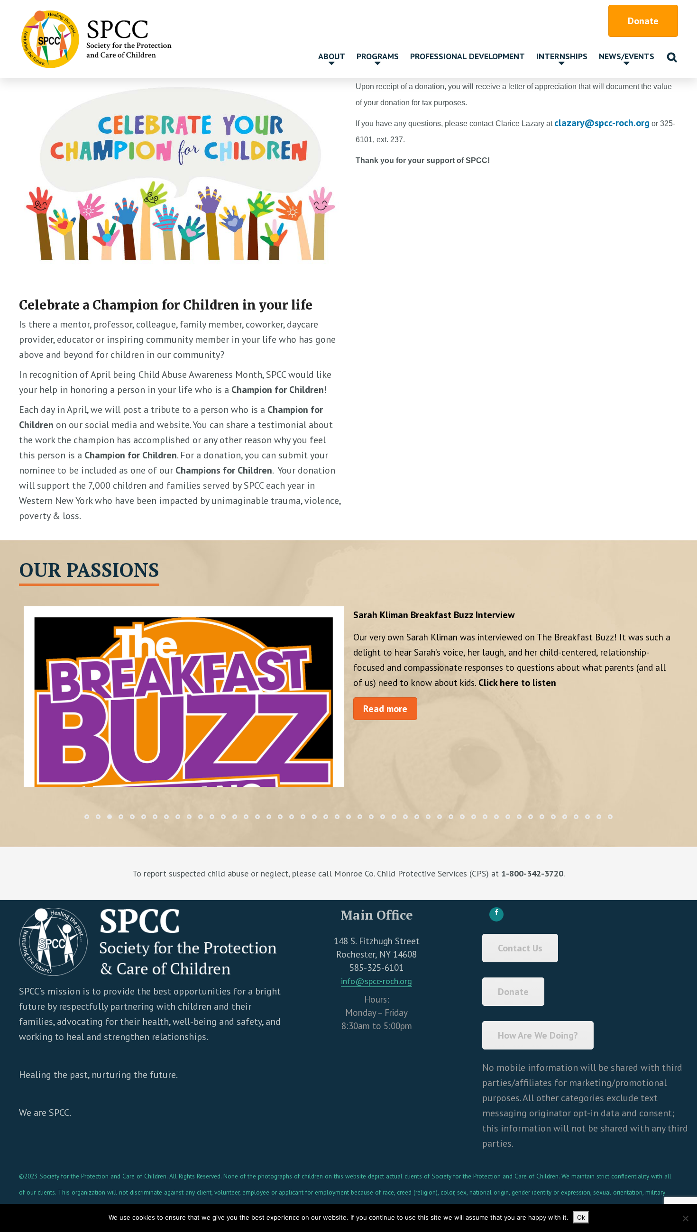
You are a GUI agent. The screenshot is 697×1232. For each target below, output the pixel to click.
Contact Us (520, 948)
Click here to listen (517, 682)
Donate (643, 21)
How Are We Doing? (538, 1035)
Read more (385, 709)
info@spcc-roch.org (376, 981)
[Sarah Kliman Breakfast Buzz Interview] (184, 739)
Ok (581, 1217)
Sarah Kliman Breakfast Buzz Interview (433, 615)
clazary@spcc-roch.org (602, 123)
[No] (685, 1218)
